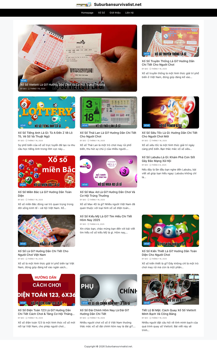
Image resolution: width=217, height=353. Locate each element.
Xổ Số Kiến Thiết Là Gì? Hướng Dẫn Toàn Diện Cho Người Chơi (169, 252)
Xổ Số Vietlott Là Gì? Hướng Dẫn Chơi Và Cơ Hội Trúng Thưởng (62, 84)
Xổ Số (23, 80)
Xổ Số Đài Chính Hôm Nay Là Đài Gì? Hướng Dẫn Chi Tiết (104, 312)
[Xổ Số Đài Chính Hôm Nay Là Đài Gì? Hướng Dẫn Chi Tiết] (108, 289)
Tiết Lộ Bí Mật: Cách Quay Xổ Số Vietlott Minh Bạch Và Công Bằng (169, 312)
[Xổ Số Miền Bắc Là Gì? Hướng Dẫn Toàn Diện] (46, 171)
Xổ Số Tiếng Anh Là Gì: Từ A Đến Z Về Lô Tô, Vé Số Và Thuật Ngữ (45, 134)
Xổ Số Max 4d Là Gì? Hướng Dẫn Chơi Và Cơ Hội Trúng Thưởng (107, 193)
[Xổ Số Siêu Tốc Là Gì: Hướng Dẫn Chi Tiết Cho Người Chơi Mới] (170, 112)
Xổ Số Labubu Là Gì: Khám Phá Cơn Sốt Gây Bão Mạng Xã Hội (168, 159)
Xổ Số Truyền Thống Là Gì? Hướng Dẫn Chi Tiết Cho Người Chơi (168, 62)
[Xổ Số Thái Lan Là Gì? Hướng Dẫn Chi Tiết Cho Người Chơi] (108, 112)
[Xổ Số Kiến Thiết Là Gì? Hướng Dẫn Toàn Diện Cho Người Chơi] (170, 230)
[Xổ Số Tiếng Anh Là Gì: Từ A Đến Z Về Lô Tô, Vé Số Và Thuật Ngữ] (46, 112)
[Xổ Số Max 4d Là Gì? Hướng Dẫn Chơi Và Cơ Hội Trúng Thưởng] (108, 171)
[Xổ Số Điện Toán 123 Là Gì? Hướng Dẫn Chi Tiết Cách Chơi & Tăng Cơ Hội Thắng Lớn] (46, 289)
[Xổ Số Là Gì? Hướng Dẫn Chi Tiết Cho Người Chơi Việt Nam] (46, 230)
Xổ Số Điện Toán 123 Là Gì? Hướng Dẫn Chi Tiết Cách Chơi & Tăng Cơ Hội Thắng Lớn (45, 314)
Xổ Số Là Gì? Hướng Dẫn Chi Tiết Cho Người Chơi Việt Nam (43, 252)
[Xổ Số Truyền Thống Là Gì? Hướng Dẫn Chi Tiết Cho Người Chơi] (170, 40)
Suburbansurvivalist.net (118, 4)
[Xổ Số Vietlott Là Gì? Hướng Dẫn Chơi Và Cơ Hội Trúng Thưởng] (77, 57)
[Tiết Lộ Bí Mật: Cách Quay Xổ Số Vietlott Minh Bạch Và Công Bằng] (170, 289)
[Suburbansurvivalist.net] (84, 4)
